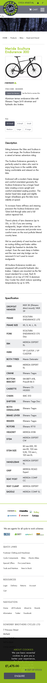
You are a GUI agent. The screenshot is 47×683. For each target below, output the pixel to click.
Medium (10, 129)
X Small (20, 123)
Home (5, 608)
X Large (28, 129)
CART (35, 9)
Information (7, 613)
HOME (5, 38)
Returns (23, 585)
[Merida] (11, 512)
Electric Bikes (34, 558)
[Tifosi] (35, 517)
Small (29, 123)
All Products (16, 608)
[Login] (38, 3)
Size (6, 119)
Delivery (14, 585)
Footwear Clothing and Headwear (16, 553)
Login (5, 585)
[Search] (33, 3)
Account (32, 585)
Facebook (27, 613)
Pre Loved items (24, 563)
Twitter (17, 613)
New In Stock (26, 568)
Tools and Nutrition (10, 568)
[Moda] (23, 512)
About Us (27, 608)
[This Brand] (11, 84)
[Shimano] (11, 517)
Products (13, 38)
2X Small (10, 123)
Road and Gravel (33, 38)
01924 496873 (25, 2)
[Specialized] (23, 517)
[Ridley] (35, 512)
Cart (5, 590)
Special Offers (9, 563)
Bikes (21, 38)
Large (19, 129)
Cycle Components (10, 558)
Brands (37, 608)
